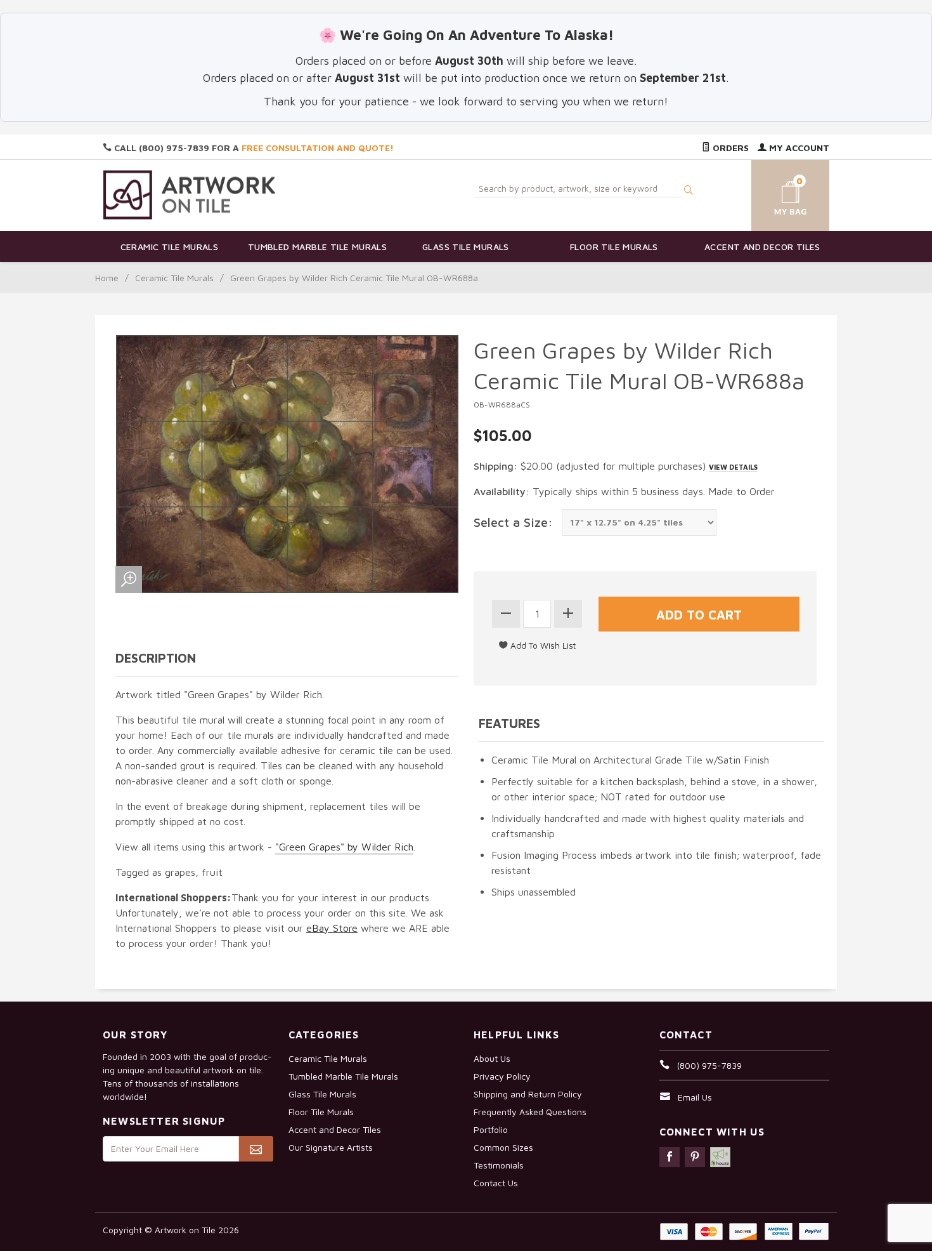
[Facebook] (669, 1157)
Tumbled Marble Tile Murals (317, 246)
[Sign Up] (256, 1149)
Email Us (695, 1097)
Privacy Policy (502, 1076)
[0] (775, 193)
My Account (798, 147)
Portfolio (491, 1129)
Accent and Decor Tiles (762, 246)
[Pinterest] (695, 1157)
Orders (729, 147)
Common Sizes (503, 1147)
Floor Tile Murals (614, 246)
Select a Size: (513, 522)
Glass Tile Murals (465, 246)
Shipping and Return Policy (528, 1094)
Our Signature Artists (330, 1147)
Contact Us (496, 1182)
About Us (492, 1058)
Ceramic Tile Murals (169, 246)
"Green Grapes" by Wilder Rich (344, 846)
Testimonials (499, 1165)
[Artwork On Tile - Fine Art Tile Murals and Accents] (189, 194)
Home (107, 277)
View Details (733, 467)
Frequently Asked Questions (530, 1111)
